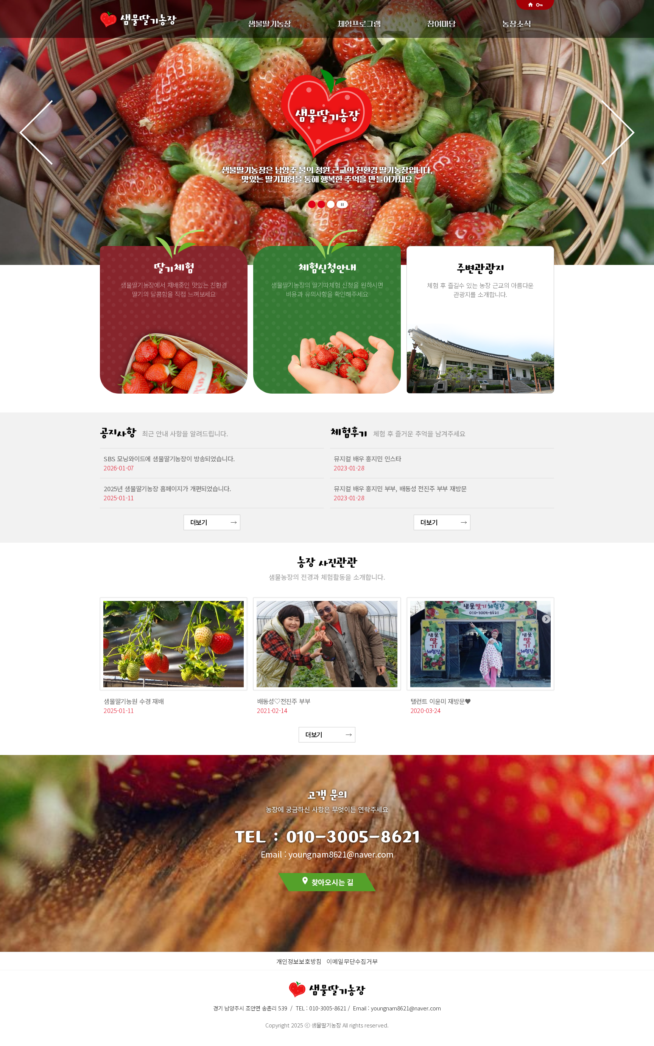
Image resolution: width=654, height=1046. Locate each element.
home (530, 5)
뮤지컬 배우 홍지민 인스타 (367, 458)
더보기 (198, 522)
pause (342, 204)
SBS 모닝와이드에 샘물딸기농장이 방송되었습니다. (169, 458)
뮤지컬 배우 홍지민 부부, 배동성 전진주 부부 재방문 (400, 488)
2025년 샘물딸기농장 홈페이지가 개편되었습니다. (167, 488)
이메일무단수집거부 (352, 961)
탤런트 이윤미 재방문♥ (441, 701)
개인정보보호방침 (299, 961)
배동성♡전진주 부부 (283, 701)
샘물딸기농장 (148, 19)
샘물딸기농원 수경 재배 (134, 701)
